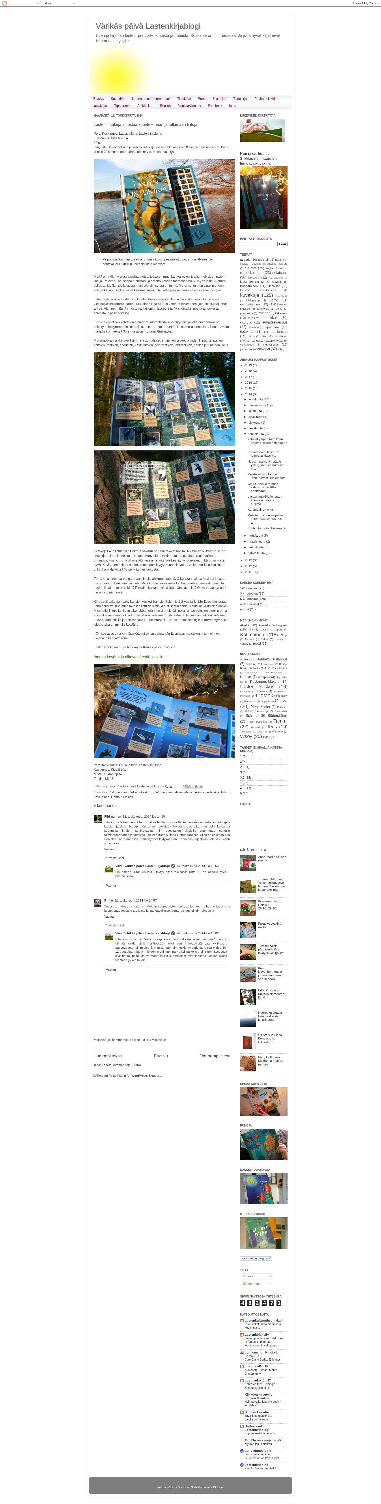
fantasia (253, 277)
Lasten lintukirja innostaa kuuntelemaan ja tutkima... (265, 500)
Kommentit (253, 1283)
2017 (249, 377)
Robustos (282, 707)
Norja (284, 635)
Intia (250, 629)
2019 (249, 365)
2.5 (242, 767)
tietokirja (127, 797)
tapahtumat (272, 327)
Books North (259, 668)
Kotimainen (101, 797)
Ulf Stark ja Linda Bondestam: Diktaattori (270, 1038)
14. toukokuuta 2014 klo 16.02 (197, 933)
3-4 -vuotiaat (138, 792)
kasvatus (277, 281)
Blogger (218, 1487)
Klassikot (219, 98)
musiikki (245, 308)
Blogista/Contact (189, 106)
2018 (249, 371)
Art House (246, 659)
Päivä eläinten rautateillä (260, 1468)
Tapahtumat (122, 106)
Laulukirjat (99, 106)
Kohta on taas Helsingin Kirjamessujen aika (260, 1385)
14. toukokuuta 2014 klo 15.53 (197, 866)
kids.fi (225, 792)
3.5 (242, 777)
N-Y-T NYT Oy (265, 695)
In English (164, 106)
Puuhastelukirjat (265, 98)
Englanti (282, 625)
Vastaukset (116, 858)
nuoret (244, 609)
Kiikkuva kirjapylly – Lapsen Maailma (260, 1396)
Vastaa (109, 849)
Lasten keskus (257, 686)
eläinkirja (213, 792)
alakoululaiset (183, 792)
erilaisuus (280, 273)
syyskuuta (255, 416)
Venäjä (244, 643)
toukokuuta (256, 434)
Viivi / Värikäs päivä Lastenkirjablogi (142, 866)
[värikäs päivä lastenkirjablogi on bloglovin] (256, 1259)
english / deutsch (277, 268)
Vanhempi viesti (215, 1056)
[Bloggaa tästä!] (188, 786)
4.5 (151, 792)
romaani (265, 313)
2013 (249, 560)
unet (242, 340)
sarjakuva (253, 318)
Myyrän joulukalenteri (258, 1444)
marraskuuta (257, 405)
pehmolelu (262, 308)
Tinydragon (246, 731)
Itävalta (264, 629)
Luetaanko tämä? (258, 1380)
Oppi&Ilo (265, 701)
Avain (248, 664)
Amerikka (264, 625)
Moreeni (278, 691)
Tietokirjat (184, 98)
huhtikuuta (256, 535)
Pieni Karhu (260, 707)
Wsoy (246, 736)
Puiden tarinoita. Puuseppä (266, 528)
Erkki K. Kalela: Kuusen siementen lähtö (271, 994)
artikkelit (263, 259)
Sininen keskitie (257, 1412)
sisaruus (246, 322)
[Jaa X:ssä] (192, 786)
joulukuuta (256, 399)
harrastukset (276, 277)
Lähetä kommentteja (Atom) (121, 1065)
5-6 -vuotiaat (164, 792)
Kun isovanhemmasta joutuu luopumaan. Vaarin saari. (271, 974)
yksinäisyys (271, 344)
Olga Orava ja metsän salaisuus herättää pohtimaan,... (263, 487)
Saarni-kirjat (262, 711)
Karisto (245, 677)
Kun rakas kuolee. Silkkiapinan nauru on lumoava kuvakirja (258, 158)
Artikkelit (143, 106)
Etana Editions (280, 668)
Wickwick (277, 731)
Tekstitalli (255, 727)
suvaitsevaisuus (275, 322)
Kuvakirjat (118, 98)
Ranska (249, 639)
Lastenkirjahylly (257, 1334)
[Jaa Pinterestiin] (201, 786)
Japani (278, 629)
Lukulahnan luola (258, 1450)
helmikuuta (256, 547)
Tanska (279, 639)
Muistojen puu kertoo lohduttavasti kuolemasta (267, 476)
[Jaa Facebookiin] (197, 786)
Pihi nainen (112, 816)
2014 (249, 394)
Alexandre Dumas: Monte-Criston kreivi (261, 1371)
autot (270, 263)
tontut (266, 331)
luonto (115, 797)
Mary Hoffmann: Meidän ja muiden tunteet (270, 1061)
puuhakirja (246, 313)
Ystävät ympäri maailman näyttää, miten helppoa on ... (267, 442)
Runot (202, 98)
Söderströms (278, 716)
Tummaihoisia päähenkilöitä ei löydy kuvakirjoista (271, 949)
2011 (248, 572)
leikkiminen (253, 300)
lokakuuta (255, 411)
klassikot (274, 286)
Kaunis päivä (152, 647)
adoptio (245, 259)
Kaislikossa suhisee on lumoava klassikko (263, 453)
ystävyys (263, 349)
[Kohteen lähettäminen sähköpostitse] (184, 786)
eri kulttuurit (254, 273)
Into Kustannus (273, 672)
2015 (249, 388)
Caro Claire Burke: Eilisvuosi (263, 1359)
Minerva (262, 691)
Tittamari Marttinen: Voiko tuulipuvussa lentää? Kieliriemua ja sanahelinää (271, 884)
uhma (251, 336)
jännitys (259, 281)
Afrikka (245, 625)
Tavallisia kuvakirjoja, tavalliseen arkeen (258, 1417)
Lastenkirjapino (256, 1465)
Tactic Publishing (257, 721)
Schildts (252, 716)
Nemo (284, 695)
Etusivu (98, 98)
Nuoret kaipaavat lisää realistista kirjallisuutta (270, 1016)
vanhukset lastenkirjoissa (267, 340)
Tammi (280, 721)
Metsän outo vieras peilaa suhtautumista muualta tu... (266, 519)
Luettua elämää (256, 1366)
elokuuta (254, 422)
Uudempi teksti (107, 1056)
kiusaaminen (249, 286)
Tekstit (250, 1276)
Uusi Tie (262, 731)
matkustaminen (250, 304)
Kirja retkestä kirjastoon (260, 1433)
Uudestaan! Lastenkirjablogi (257, 1428)
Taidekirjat (240, 98)
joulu (243, 281)
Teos (272, 726)
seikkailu (273, 318)
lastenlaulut (282, 296)
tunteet (282, 331)
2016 (249, 382)
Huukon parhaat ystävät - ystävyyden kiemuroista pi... (266, 465)
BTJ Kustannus (266, 664)
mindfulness (276, 304)
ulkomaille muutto (272, 336)
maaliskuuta (257, 541)
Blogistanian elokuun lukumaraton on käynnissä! (262, 1456)
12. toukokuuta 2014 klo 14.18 (144, 816)
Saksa (264, 639)
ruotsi (257, 643)
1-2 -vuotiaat (119, 792)
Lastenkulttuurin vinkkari (264, 1320)
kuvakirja (249, 295)
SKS (247, 711)
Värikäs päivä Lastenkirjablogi (148, 25)
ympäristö (246, 349)
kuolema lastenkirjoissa (258, 290)
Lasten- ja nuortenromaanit (151, 98)
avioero (283, 263)
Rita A (108, 900)
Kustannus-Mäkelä (264, 681)
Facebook (215, 106)
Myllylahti (245, 695)
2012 (249, 566)
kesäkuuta (256, 428)
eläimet (200, 792)
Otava (281, 700)
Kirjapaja (264, 677)
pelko (279, 308)
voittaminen (247, 344)
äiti (280, 349)
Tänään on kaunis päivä (263, 1440)
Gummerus (251, 672)
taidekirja (253, 327)
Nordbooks (250, 701)
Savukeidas (281, 711)
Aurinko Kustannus (273, 659)
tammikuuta (257, 553)
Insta (232, 106)
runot (284, 313)
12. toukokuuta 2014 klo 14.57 (135, 900)
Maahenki (245, 691)
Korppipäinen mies (261, 509)
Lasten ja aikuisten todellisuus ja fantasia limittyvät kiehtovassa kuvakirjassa (264, 1342)
